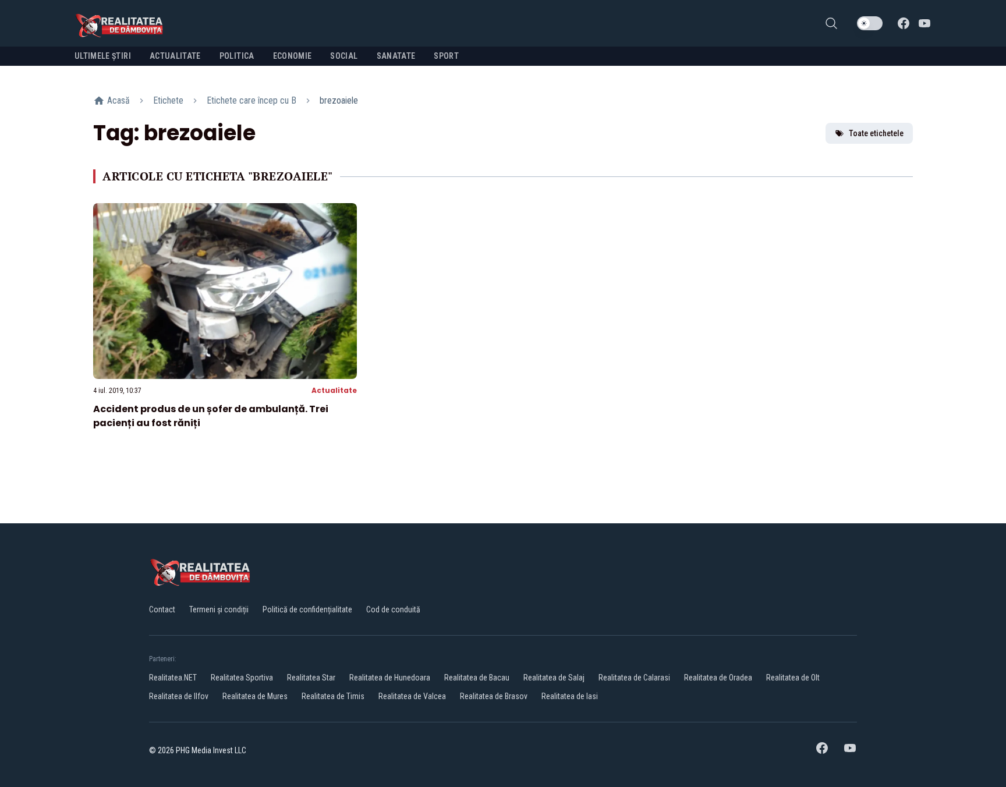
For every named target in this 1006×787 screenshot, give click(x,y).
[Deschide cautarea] (831, 23)
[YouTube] (924, 23)
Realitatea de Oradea (718, 677)
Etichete (168, 100)
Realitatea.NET (173, 677)
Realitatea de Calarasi (634, 677)
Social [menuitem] (343, 56)
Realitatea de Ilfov (178, 696)
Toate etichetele (876, 133)
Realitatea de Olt (793, 677)
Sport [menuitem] (446, 56)
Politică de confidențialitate (307, 609)
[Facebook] (904, 23)
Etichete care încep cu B (251, 100)
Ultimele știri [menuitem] (103, 56)
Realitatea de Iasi (569, 696)
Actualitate (334, 390)
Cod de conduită (393, 609)
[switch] (870, 23)
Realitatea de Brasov (493, 696)
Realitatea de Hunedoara (389, 677)
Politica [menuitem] (236, 56)
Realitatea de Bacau (476, 677)
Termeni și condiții (219, 609)
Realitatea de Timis (333, 696)
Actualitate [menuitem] (175, 56)
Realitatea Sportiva (242, 677)
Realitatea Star (311, 677)
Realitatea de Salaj (554, 677)
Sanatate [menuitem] (396, 56)
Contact (162, 609)
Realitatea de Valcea (412, 696)
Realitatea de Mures (255, 696)
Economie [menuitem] (292, 56)
